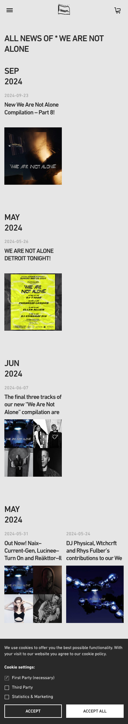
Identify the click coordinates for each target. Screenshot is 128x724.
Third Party (22, 687)
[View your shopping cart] (114, 13)
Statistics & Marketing (32, 697)
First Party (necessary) (33, 678)
